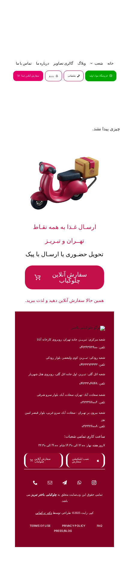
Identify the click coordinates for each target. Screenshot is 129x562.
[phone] (35, 482)
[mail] (50, 482)
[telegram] (64, 482)
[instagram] (94, 482)
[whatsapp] (79, 482)
